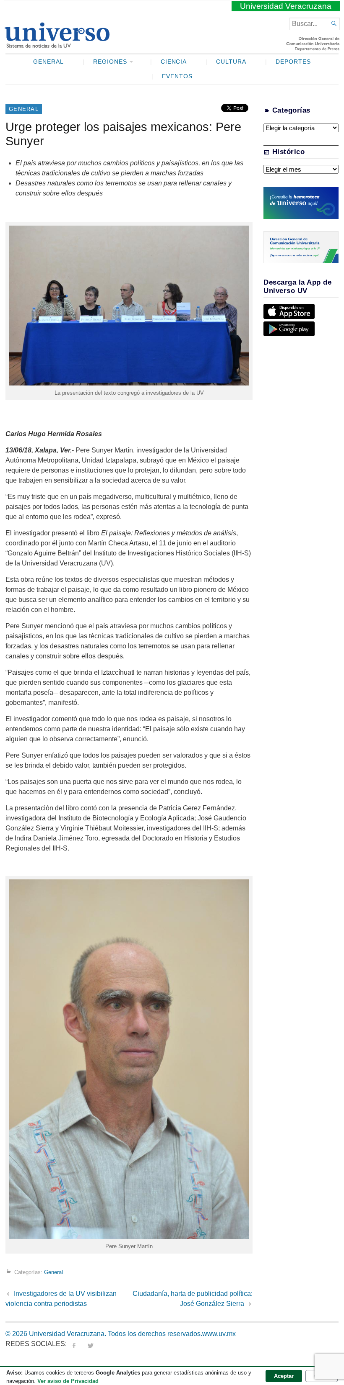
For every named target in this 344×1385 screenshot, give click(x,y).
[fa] (73, 1343)
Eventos (177, 76)
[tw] (90, 1343)
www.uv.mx (219, 1333)
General (48, 62)
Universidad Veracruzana (285, 6)
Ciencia (174, 62)
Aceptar (284, 1376)
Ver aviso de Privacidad (68, 1381)
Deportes (293, 62)
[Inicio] (56, 44)
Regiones (110, 62)
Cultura (231, 62)
